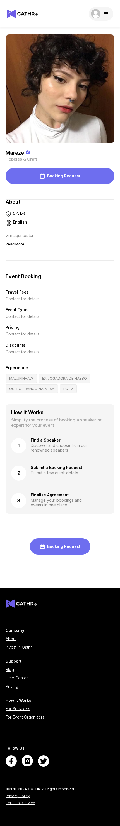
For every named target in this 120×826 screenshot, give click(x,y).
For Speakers (18, 709)
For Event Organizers (25, 717)
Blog (10, 670)
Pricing (12, 686)
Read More (15, 244)
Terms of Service (20, 803)
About (11, 639)
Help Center (17, 678)
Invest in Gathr (19, 647)
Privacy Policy (18, 796)
